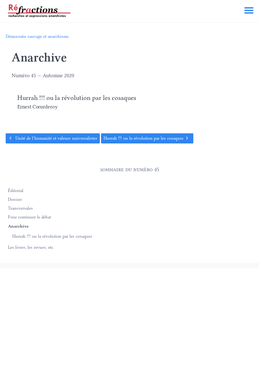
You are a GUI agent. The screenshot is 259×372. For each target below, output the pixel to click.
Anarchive (18, 225)
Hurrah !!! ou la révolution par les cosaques (144, 138)
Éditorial (15, 190)
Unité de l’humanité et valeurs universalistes (55, 138)
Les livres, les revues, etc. (31, 247)
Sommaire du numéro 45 (129, 169)
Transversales (20, 208)
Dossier (15, 198)
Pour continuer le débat (29, 216)
